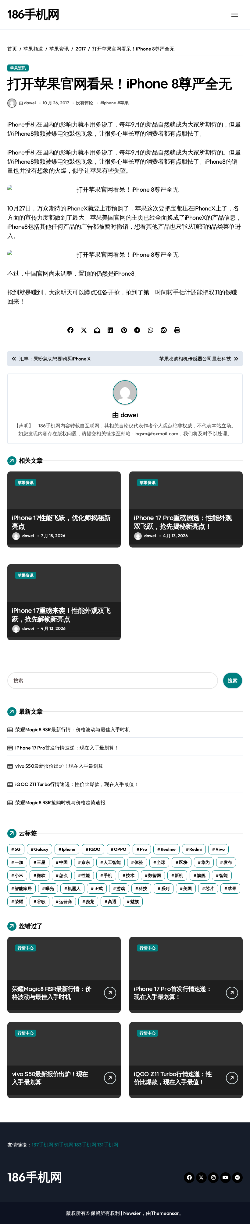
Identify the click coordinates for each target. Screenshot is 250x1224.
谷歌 (41, 901)
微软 (41, 875)
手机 (108, 875)
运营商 (65, 901)
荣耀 (19, 901)
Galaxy (41, 849)
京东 (85, 862)
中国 (63, 862)
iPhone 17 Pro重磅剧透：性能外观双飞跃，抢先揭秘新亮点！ (183, 522)
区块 (183, 862)
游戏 (120, 888)
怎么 (63, 875)
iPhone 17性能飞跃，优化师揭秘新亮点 (61, 522)
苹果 (124, 103)
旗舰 (201, 875)
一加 (19, 862)
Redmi (195, 849)
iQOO (94, 849)
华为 (205, 862)
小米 (19, 875)
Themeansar (165, 1213)
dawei (129, 415)
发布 (227, 862)
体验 (138, 862)
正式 (98, 888)
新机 (179, 875)
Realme (168, 849)
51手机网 (63, 1145)
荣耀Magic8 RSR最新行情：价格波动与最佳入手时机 (72, 729)
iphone (109, 103)
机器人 (74, 888)
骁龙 (90, 901)
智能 (223, 875)
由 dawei (27, 103)
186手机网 (33, 14)
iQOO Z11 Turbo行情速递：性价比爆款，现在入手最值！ (77, 784)
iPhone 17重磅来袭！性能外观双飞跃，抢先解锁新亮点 (61, 615)
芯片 (209, 888)
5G (17, 849)
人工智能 (112, 862)
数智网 (154, 875)
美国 (187, 888)
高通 (112, 901)
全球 (161, 862)
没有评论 (84, 103)
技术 (130, 875)
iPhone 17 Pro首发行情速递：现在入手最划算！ (67, 748)
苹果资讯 (18, 67)
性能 (85, 875)
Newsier (132, 1213)
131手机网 (107, 1145)
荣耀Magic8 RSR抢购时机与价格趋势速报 (60, 802)
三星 (41, 862)
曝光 (49, 888)
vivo (220, 849)
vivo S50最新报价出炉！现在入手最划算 (59, 766)
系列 (165, 888)
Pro (143, 849)
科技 (143, 888)
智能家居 (23, 888)
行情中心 (26, 947)
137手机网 (42, 1145)
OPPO (120, 849)
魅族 (134, 901)
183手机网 (85, 1145)
